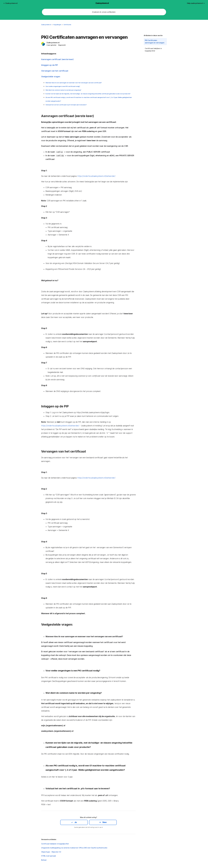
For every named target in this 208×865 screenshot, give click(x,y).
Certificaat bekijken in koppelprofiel (153, 49)
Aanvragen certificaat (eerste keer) (57, 59)
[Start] (102, 3)
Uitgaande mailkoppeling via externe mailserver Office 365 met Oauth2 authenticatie (74, 848)
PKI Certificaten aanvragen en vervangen (154, 41)
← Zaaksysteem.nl (10, 3)
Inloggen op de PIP (49, 65)
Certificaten (67, 24)
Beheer (44, 860)
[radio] (74, 822)
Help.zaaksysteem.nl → (196, 3)
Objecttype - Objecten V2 (51, 852)
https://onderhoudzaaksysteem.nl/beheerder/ (96, 176)
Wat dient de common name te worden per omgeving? (63, 90)
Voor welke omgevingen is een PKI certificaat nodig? (63, 86)
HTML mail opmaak (48, 856)
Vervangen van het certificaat (54, 71)
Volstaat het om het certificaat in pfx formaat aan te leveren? (66, 105)
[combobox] (104, 12)
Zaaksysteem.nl (46, 24)
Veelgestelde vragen (50, 76)
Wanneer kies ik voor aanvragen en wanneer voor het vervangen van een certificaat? (74, 83)
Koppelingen (57, 24)
